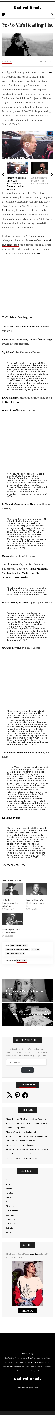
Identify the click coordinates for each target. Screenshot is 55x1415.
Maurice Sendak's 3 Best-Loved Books (31, 1016)
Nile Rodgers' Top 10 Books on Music (11, 931)
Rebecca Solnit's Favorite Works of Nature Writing (26, 992)
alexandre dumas (19, 945)
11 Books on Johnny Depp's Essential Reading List (26, 1136)
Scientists (10, 1228)
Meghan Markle (11, 573)
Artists (9, 1189)
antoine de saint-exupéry (18, 949)
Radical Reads (27, 8)
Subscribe (27, 1070)
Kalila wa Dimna (11, 817)
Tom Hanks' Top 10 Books (17, 1128)
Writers (9, 1232)
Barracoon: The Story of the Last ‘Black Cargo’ (27, 339)
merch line (34, 1254)
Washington (8, 556)
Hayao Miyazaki (38, 568)
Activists (9, 1180)
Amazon (23, 1362)
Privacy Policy (27, 1353)
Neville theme (22, 1387)
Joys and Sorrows (11, 647)
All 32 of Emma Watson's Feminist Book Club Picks (27, 1150)
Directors (10, 1206)
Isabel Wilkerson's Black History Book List (35, 902)
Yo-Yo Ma (47, 72)
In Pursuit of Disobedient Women (20, 504)
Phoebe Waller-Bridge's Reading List (21, 1132)
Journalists (10, 1215)
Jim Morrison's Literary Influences (20, 1145)
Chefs (8, 1197)
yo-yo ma (35, 949)
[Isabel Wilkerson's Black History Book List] (36, 889)
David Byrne (12, 402)
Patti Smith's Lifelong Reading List (20, 1141)
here (38, 253)
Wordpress (32, 1358)
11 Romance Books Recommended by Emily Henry (26, 1123)
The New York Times (17, 865)
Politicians (10, 1224)
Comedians (11, 1202)
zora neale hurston (15, 953)
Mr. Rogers (28, 573)
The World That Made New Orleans (21, 326)
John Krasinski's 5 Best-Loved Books (21, 1158)
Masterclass (8, 1366)
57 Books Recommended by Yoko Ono (10, 902)
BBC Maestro (32, 1362)
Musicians (7, 62)
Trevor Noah (19, 577)
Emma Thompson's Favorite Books (20, 1154)
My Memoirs (9, 352)
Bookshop (42, 1362)
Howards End (9, 410)
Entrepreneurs (12, 1210)
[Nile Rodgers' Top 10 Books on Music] (12, 919)
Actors (9, 1184)
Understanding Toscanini (15, 602)
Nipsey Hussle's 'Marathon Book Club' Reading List (27, 1119)
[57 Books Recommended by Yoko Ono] (12, 889)
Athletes (9, 1193)
